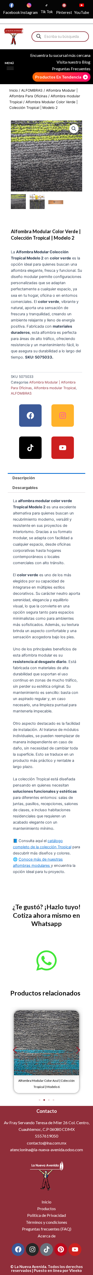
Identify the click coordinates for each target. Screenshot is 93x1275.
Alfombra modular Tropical (55, 388)
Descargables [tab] (25, 487)
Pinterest (64, 12)
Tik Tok (47, 12)
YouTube (81, 12)
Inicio (13, 90)
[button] (74, 128)
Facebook (11, 12)
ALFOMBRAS (32, 90)
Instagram (29, 12)
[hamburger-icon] (10, 68)
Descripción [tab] (23, 478)
